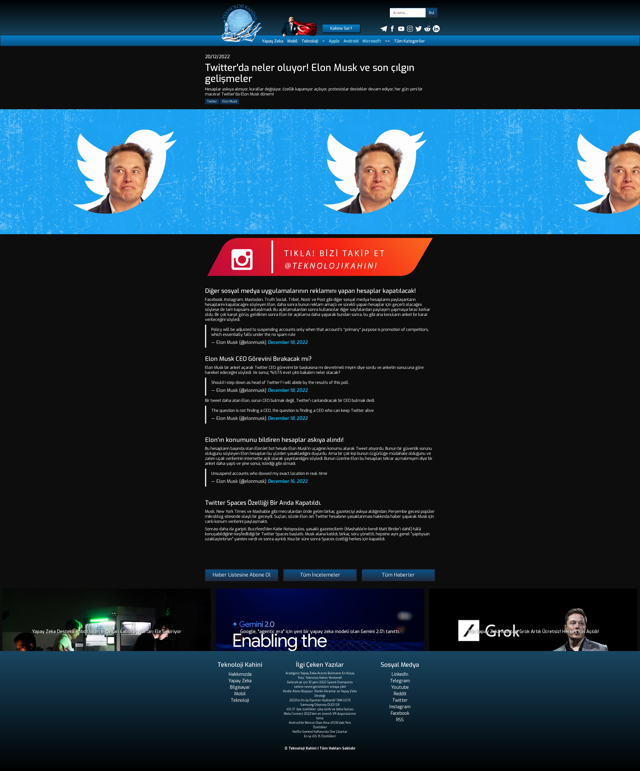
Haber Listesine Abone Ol (241, 575)
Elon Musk (229, 101)
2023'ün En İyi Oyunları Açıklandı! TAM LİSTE (320, 700)
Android (351, 41)
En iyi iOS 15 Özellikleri (320, 736)
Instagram (399, 707)
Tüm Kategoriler (409, 41)
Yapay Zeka (272, 41)
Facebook (399, 713)
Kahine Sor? (341, 28)
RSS (400, 720)
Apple (334, 41)
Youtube (400, 687)
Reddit (400, 694)
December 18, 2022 (288, 342)
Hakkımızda (240, 674)
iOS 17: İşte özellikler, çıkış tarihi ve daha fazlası (320, 709)
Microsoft (371, 41)
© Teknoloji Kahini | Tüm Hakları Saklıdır (320, 748)
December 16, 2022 (288, 481)
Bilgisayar (240, 687)
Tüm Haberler (398, 575)
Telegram (400, 681)
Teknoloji (310, 41)
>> (387, 41)
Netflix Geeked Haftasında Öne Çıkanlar (320, 732)
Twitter (212, 101)
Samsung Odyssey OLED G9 (320, 705)
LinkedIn (400, 674)
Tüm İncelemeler (320, 575)
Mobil (292, 41)
